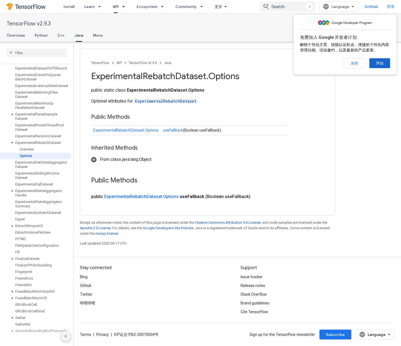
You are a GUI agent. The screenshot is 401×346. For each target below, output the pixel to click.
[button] (35, 116)
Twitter (86, 294)
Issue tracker (252, 277)
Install (69, 6)
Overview (16, 35)
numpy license (106, 233)
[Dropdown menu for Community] (203, 6)
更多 (218, 6)
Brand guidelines (255, 303)
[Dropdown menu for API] (125, 6)
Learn (89, 6)
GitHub (371, 6)
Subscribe (335, 334)
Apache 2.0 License (95, 228)
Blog (84, 277)
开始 (380, 63)
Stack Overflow (254, 294)
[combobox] (288, 6)
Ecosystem (147, 6)
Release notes (253, 285)
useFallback (173, 130)
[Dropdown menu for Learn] (101, 6)
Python (41, 35)
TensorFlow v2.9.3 (29, 23)
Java (78, 35)
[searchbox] (37, 52)
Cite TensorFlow (254, 312)
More (98, 35)
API (116, 6)
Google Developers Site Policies (168, 228)
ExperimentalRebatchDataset (165, 101)
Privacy (102, 334)
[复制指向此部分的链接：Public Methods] (135, 117)
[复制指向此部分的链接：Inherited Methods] (143, 148)
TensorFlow (100, 63)
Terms (85, 334)
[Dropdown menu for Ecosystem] (163, 6)
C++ (61, 35)
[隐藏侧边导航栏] (65, 336)
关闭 (354, 63)
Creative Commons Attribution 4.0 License (228, 222)
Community (186, 6)
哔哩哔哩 (87, 303)
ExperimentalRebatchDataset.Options (125, 130)
